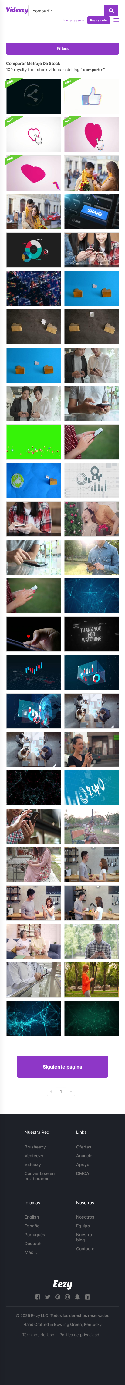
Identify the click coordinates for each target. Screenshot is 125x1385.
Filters (63, 48)
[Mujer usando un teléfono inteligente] (91, 442)
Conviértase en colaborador (40, 1176)
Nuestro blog (84, 1237)
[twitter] (47, 1297)
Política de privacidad (79, 1334)
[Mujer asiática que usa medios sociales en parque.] (33, 864)
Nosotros (85, 1216)
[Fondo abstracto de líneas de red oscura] (33, 1018)
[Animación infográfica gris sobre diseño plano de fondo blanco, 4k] (91, 480)
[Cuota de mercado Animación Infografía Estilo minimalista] (33, 250)
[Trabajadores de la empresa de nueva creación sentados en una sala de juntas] (33, 749)
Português (35, 1234)
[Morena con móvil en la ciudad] (91, 749)
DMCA (82, 1173)
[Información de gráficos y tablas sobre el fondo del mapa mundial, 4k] (33, 672)
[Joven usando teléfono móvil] (91, 403)
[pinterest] (57, 1297)
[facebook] (37, 1297)
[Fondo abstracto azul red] (91, 595)
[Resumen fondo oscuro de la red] (33, 787)
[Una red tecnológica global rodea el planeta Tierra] (33, 288)
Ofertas (83, 1146)
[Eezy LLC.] (62, 1285)
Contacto (85, 1248)
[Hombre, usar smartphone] (33, 826)
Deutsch (33, 1243)
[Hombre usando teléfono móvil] (33, 980)
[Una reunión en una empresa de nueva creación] (91, 711)
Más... (31, 1252)
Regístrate (98, 20)
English (32, 1216)
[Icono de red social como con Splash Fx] (33, 134)
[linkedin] (87, 1297)
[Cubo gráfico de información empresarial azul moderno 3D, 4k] (91, 672)
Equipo (83, 1225)
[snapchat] (77, 1297)
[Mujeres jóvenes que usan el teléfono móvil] (91, 250)
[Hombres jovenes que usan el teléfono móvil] (91, 365)
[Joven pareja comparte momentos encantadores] (91, 173)
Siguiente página (62, 1067)
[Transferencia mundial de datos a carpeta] (33, 480)
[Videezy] (17, 10)
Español (32, 1225)
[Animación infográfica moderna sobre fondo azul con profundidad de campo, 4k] (91, 787)
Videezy (33, 1164)
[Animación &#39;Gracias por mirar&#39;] (91, 634)
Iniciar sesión (73, 20)
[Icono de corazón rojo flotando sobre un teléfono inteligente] (33, 634)
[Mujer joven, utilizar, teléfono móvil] (33, 519)
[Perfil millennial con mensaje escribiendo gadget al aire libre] (91, 980)
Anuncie (84, 1155)
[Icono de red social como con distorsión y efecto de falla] (91, 96)
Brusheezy (35, 1146)
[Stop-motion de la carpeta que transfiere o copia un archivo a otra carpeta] (91, 288)
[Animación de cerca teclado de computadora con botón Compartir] (91, 211)
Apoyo (82, 1164)
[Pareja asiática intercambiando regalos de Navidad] (91, 519)
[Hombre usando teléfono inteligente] (91, 557)
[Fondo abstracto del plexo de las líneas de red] (91, 1018)
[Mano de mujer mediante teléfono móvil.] (91, 826)
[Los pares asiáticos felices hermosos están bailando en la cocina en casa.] (91, 864)
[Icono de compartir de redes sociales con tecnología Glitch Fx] (33, 96)
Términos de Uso (38, 1334)
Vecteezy (34, 1155)
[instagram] (67, 1297)
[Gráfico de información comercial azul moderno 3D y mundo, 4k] (33, 711)
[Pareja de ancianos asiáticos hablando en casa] (33, 941)
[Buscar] (111, 10)
